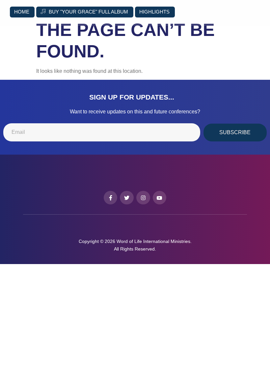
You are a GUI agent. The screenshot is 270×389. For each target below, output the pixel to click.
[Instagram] (143, 198)
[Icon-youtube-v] (160, 198)
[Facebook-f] (111, 198)
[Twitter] (127, 198)
